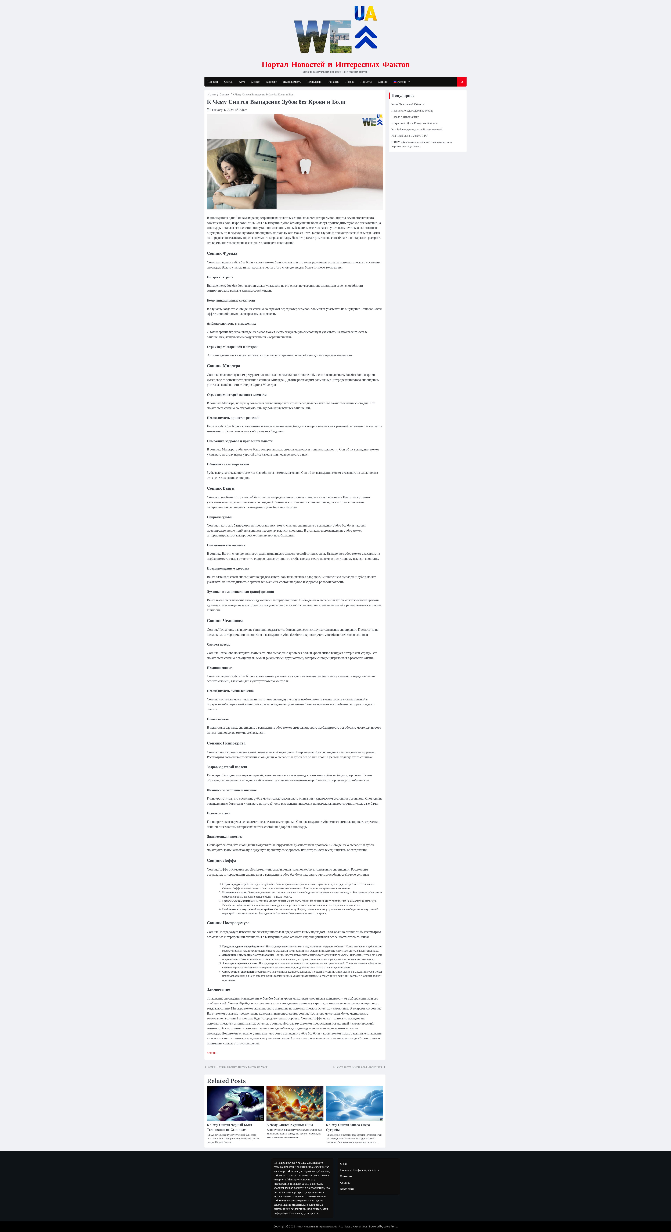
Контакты (346, 1176)
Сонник (382, 82)
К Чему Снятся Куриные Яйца (289, 1125)
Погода (349, 82)
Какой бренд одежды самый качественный (416, 129)
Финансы (333, 82)
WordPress (390, 1226)
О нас (343, 1164)
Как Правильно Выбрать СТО (409, 136)
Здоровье (271, 82)
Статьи (228, 82)
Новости (213, 82)
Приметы (366, 82)
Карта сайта (347, 1189)
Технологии (314, 82)
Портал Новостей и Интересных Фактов (336, 64)
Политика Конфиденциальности (359, 1170)
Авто (242, 82)
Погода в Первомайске (405, 117)
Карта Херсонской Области (407, 104)
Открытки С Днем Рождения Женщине (414, 123)
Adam (243, 110)
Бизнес (255, 82)
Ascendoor (360, 1226)
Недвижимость (292, 82)
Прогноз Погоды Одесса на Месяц (412, 111)
